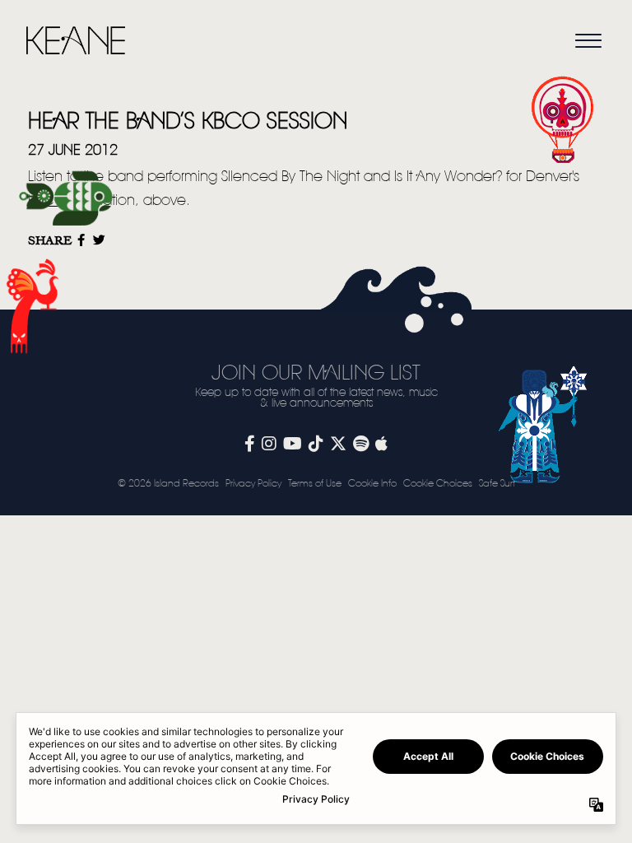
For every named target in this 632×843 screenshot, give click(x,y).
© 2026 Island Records (168, 483)
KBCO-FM (59, 200)
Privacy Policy (253, 483)
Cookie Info (372, 483)
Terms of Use (315, 483)
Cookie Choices (437, 483)
